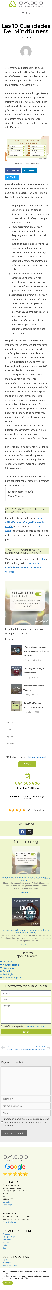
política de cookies (41, 1276)
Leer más (10, 639)
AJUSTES (24, 1278)
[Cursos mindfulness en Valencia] (16, 693)
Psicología (6, 1234)
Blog (4, 1248)
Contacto (6, 1202)
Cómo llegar (7, 1205)
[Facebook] (22, 832)
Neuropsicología (9, 1237)
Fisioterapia (7, 1242)
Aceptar (7, 1283)
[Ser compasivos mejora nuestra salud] (16, 675)
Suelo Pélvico (8, 1239)
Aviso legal (7, 1262)
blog (43, 559)
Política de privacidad (11, 1268)
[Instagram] (29, 832)
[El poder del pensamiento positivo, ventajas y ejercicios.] (27, 602)
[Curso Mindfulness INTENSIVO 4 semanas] (16, 710)
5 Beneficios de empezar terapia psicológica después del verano (36, 651)
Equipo (5, 1260)
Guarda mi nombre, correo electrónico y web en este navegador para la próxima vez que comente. (26, 1122)
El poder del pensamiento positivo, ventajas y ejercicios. (26, 879)
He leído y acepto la (26, 757)
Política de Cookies (10, 1265)
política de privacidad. (36, 757)
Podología (6, 1245)
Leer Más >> (26, 892)
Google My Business (10, 1222)
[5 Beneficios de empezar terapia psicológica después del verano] (16, 654)
